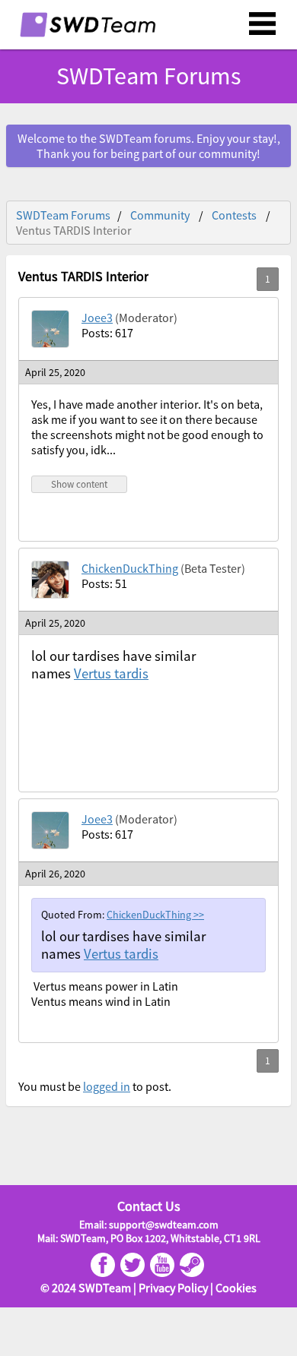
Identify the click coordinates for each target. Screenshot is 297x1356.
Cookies (236, 1287)
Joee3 (97, 317)
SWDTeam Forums (63, 215)
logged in (106, 1086)
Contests (234, 215)
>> (198, 914)
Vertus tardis (111, 673)
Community (160, 215)
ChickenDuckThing (129, 568)
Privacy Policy (173, 1287)
